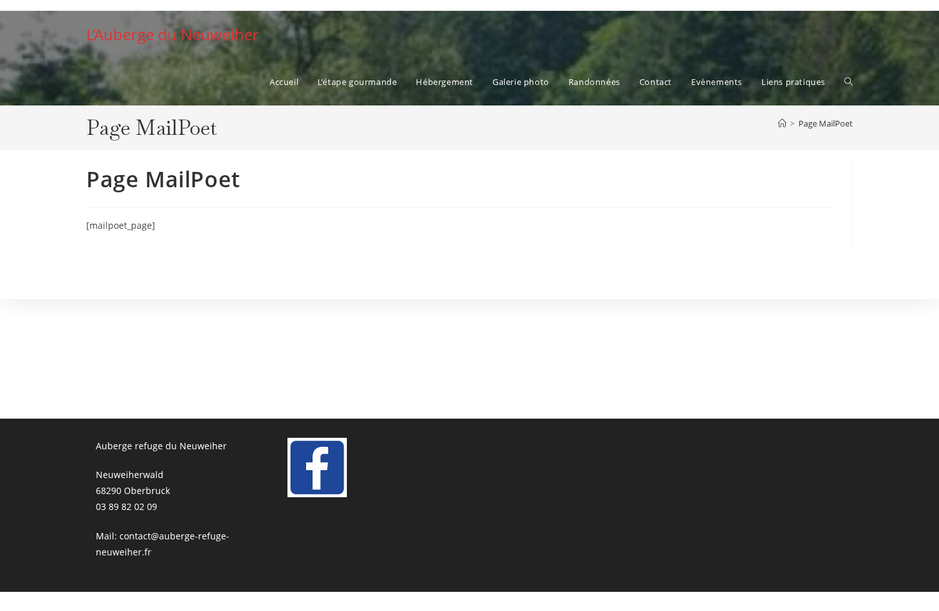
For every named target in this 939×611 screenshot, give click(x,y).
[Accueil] (782, 123)
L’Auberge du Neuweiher (172, 34)
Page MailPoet (825, 123)
